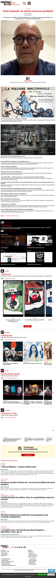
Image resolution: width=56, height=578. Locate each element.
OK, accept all (42, 574)
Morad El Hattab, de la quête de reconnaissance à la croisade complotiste (24, 516)
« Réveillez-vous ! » (32, 554)
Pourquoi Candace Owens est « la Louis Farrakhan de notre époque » (28, 483)
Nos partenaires (5, 562)
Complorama (31, 553)
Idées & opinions (4, 554)
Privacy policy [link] (28, 576)
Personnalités (4, 234)
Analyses (3, 480)
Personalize (51, 574)
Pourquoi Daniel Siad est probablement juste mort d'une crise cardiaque (21, 188)
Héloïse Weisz (5, 534)
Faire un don (33, 564)
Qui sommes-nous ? (5, 558)
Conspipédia (4, 555)
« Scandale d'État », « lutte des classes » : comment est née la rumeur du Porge (22, 177)
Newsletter (32, 562)
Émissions (30, 551)
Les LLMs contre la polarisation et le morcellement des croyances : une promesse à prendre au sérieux (27, 183)
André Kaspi (4, 469)
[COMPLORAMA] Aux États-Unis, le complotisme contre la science (27, 498)
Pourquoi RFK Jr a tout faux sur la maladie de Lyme (15, 161)
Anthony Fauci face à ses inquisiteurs (11, 171)
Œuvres (29, 250)
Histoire (3, 465)
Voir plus (27, 326)
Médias (2, 250)
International (4, 553)
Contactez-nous (33, 560)
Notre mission (4, 560)
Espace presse (32, 561)
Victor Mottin (14, 534)
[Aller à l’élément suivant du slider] (53, 302)
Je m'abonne (28, 455)
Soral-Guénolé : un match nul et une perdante (28, 11)
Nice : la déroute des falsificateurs (10, 199)
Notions (29, 234)
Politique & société (5, 551)
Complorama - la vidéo (7, 495)
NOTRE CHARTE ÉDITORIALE (7, 561)
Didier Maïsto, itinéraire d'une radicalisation (13, 193)
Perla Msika (4, 519)
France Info (4, 502)
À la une (28, 8)
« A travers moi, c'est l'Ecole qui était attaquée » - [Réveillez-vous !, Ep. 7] (23, 531)
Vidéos (29, 550)
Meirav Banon (5, 487)
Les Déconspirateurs (33, 555)
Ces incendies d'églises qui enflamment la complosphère (17, 209)
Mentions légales (5, 564)
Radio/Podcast (5, 528)
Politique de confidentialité (8, 565)
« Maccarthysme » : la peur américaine (18, 467)
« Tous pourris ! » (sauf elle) (8, 204)
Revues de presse (32, 556)
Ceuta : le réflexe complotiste (9, 166)
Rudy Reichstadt (28, 13)
